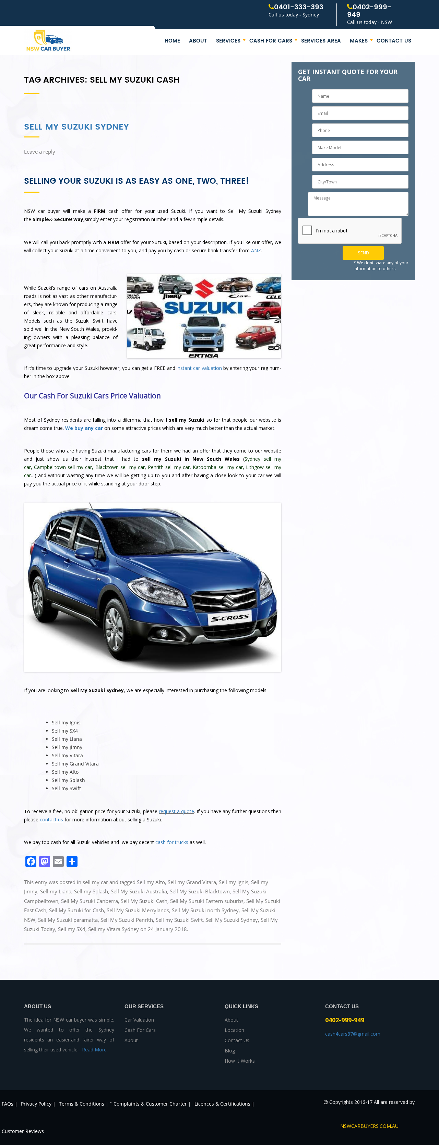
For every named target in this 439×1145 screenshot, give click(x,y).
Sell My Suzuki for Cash (76, 910)
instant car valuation (199, 368)
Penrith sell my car (169, 467)
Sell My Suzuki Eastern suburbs (207, 900)
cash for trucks (171, 842)
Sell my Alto (151, 882)
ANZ (256, 250)
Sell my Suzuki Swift (179, 919)
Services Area (321, 41)
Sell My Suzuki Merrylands (138, 910)
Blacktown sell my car (120, 467)
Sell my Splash (91, 891)
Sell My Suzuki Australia (139, 891)
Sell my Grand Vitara (192, 882)
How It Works (240, 1061)
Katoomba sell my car (217, 467)
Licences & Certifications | (224, 1103)
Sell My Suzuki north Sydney (205, 910)
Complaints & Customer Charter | (152, 1103)
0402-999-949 (369, 11)
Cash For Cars (270, 41)
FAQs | (9, 1103)
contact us (51, 819)
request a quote (176, 811)
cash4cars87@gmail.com (352, 1033)
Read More (94, 1049)
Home (172, 41)
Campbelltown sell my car (63, 467)
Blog (230, 1050)
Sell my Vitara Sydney (113, 929)
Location (234, 1030)
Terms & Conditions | (83, 1103)
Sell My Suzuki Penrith (126, 919)
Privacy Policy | (38, 1103)
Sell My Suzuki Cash (144, 900)
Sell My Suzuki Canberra (89, 900)
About (198, 41)
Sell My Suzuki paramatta (68, 919)
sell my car (95, 882)
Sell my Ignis (233, 882)
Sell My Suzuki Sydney (76, 127)
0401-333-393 (298, 7)
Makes (359, 41)
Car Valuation (139, 1019)
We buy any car (84, 428)
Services (228, 41)
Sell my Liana (55, 891)
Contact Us (394, 41)
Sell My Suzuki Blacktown (200, 891)
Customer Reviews (23, 1131)
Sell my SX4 (71, 929)
